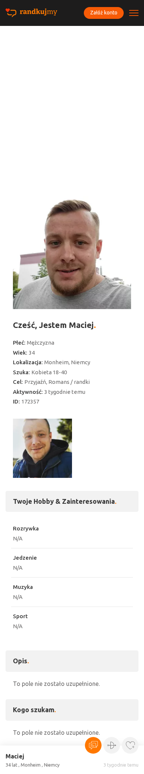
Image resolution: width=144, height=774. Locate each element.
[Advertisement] (72, 102)
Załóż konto (103, 13)
